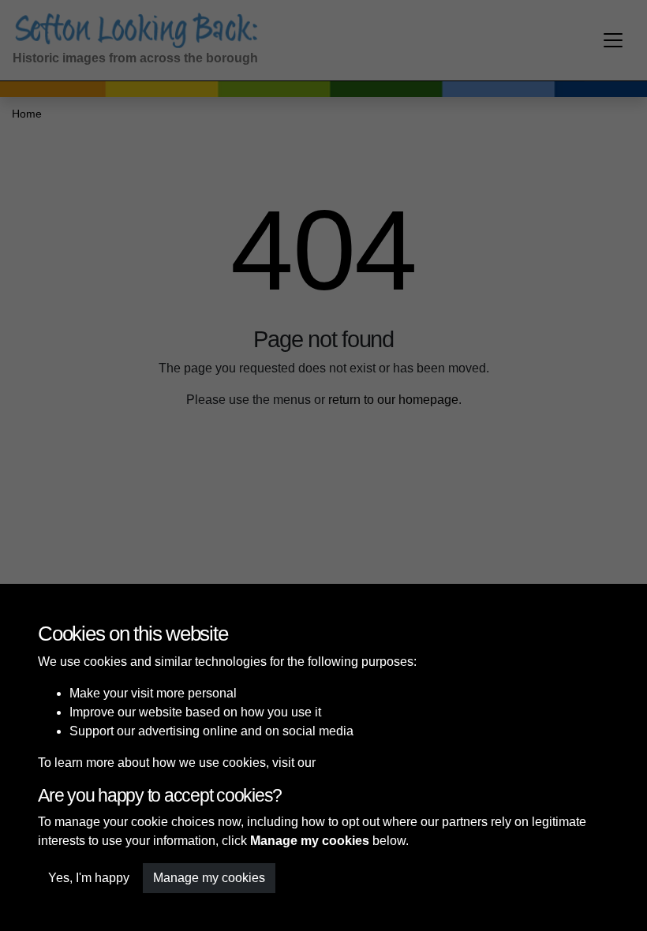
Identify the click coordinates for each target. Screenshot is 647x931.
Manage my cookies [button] (209, 877)
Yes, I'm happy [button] (88, 877)
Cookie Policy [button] (358, 762)
